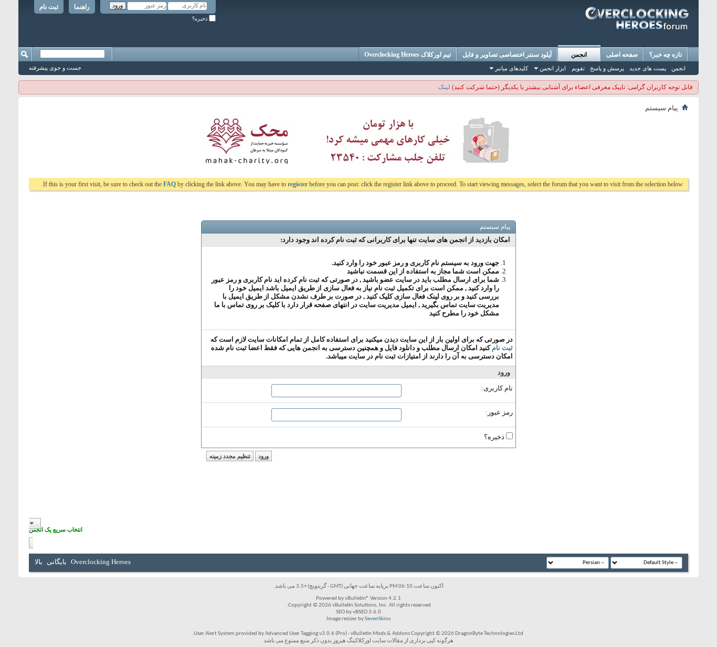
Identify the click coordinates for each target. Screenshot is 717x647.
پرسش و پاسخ (607, 68)
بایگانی (57, 562)
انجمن (579, 54)
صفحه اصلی (622, 54)
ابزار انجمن (553, 68)
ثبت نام (48, 6)
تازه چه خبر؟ (665, 54)
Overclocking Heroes (101, 562)
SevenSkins (378, 619)
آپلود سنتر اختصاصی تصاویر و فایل (507, 54)
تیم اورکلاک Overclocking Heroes (407, 54)
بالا (39, 562)
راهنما (82, 6)
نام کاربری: (497, 388)
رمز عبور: (499, 412)
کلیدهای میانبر (511, 68)
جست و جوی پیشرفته (55, 68)
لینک (444, 87)
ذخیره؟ (200, 19)
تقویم (578, 68)
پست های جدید (647, 68)
